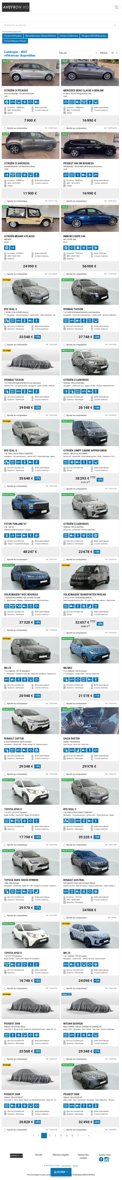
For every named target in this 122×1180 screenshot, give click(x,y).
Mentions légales (61, 1155)
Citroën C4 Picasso (13, 36)
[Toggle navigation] (116, 7)
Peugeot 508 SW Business (94, 36)
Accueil (38, 1155)
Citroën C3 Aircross (69, 36)
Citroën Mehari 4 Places (15, 41)
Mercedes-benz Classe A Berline (40, 36)
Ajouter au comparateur (17, 128)
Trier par (63, 53)
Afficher (104, 53)
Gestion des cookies (83, 1156)
